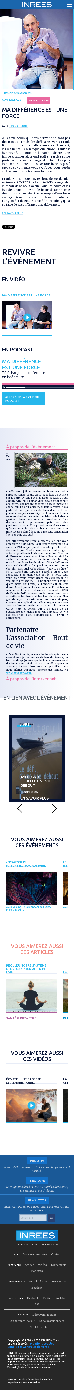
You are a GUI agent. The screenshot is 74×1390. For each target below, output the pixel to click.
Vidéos (42, 1264)
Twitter (47, 1298)
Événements (58, 1264)
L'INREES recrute (37, 1327)
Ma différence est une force (21, 364)
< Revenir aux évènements (17, 93)
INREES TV (59, 1281)
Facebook (33, 1298)
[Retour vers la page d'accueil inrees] (37, 4)
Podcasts (37, 1271)
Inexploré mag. (38, 1281)
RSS (37, 1304)
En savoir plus (12, 213)
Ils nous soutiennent (51, 1320)
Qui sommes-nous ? (22, 1320)
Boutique (37, 1287)
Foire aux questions (35, 1254)
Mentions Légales (42, 1343)
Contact (55, 1254)
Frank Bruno (18, 125)
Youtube (60, 1298)
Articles (29, 1264)
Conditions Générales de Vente (28, 1347)
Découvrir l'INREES (44, 1314)
